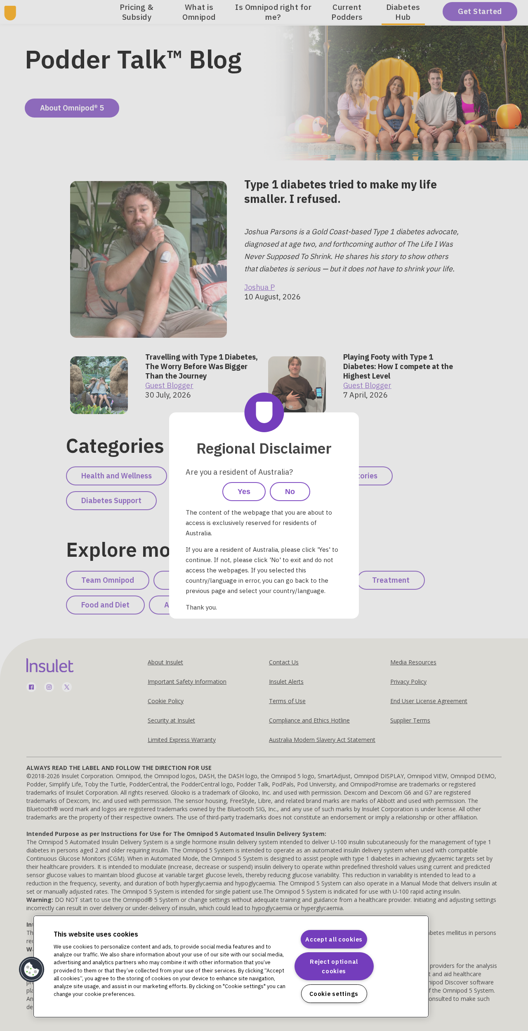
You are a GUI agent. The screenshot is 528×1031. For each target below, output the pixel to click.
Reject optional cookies (334, 966)
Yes (244, 491)
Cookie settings (333, 994)
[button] (32, 969)
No (290, 491)
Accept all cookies (334, 939)
